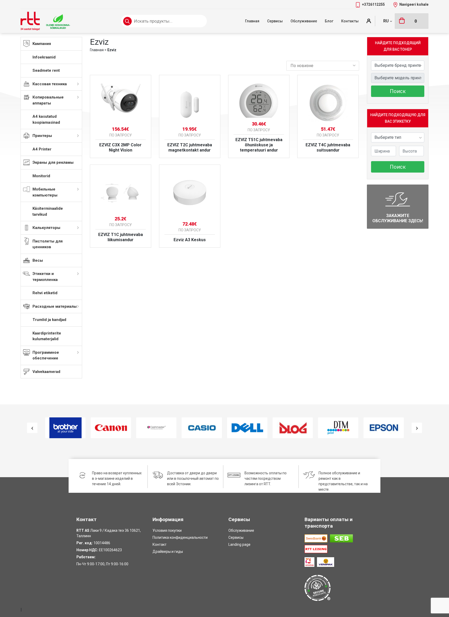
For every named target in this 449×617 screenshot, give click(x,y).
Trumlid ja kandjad (49, 319)
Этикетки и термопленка (45, 276)
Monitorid (41, 176)
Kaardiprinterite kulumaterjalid (46, 336)
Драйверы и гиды (168, 551)
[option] (65, 427)
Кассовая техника (49, 84)
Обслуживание (303, 21)
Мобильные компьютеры (44, 192)
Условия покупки (167, 530)
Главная (252, 21)
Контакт (160, 544)
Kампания (41, 43)
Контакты (350, 21)
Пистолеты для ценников (47, 244)
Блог (329, 21)
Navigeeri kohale (413, 4)
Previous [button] (32, 428)
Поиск (398, 91)
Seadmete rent (46, 70)
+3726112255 (374, 4)
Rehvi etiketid (44, 293)
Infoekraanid (44, 57)
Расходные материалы (54, 306)
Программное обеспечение (45, 355)
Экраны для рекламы (53, 162)
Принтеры (42, 135)
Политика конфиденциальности (180, 537)
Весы (37, 260)
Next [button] (417, 428)
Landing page (239, 544)
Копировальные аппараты (48, 100)
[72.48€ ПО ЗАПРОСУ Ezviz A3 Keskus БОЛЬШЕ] (189, 191)
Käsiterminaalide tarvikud (47, 211)
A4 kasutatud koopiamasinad (46, 119)
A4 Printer (41, 149)
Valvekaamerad (46, 371)
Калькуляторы (46, 227)
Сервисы (275, 21)
